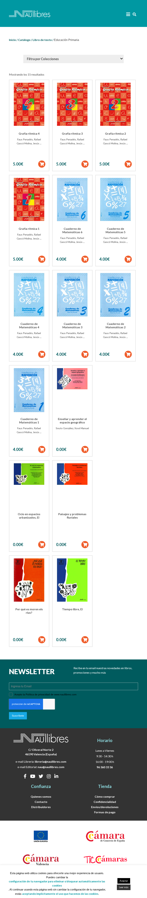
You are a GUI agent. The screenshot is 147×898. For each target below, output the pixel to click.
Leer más (123, 887)
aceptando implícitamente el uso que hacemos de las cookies (60, 893)
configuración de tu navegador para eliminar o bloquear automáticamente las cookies (57, 883)
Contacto (41, 801)
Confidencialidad (105, 801)
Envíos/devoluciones (104, 807)
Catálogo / (25, 39)
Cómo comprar (105, 796)
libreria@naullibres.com (50, 761)
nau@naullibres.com (51, 767)
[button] (41, 164)
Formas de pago (104, 812)
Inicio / (13, 39)
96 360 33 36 (105, 767)
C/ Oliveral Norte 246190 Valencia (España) (41, 752)
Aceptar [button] (124, 880)
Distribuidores (41, 807)
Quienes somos (41, 796)
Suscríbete (18, 715)
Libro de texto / (43, 39)
